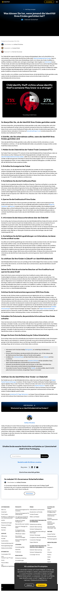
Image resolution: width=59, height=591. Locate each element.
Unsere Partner (51, 534)
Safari (49, 557)
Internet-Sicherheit (31, 19)
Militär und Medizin (34, 517)
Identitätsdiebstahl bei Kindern (42, 58)
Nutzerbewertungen (6, 523)
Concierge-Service (35, 554)
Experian (51, 204)
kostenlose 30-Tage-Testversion (19, 394)
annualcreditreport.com (34, 131)
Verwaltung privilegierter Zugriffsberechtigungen (21, 517)
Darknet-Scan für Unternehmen (52, 515)
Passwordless (5, 562)
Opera (49, 561)
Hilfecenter (4, 536)
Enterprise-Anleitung (20, 558)
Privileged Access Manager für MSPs (20, 530)
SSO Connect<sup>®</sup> (7, 557)
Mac (48, 545)
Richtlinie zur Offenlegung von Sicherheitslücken (8, 517)
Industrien (17, 549)
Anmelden (49, 2)
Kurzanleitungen (19, 560)
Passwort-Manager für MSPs (21, 527)
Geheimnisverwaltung (35, 524)
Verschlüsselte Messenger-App (51, 527)
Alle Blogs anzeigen (30, 9)
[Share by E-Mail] (37, 467)
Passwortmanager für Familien (21, 540)
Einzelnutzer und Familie (36, 512)
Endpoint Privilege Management (20, 521)
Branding (3, 527)
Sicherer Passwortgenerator (52, 518)
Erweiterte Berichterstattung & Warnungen (38, 532)
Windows (49, 547)
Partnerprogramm (52, 539)
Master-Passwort (40, 385)
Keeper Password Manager (47, 308)
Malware (46, 357)
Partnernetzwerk (51, 536)
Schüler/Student (34, 514)
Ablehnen (29, 585)
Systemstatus (4, 541)
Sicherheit (4, 512)
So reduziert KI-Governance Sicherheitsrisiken (23, 479)
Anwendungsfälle (20, 547)
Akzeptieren (41, 585)
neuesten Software (33, 360)
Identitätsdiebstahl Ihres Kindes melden (12, 156)
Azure (2, 560)
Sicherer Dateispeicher (36, 529)
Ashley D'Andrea (29, 423)
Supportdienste (34, 542)
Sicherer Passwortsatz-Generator (51, 523)
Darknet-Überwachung (36, 526)
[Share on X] (29, 467)
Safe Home (48, 62)
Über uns (3, 509)
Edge (48, 559)
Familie (33, 368)
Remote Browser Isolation (22, 524)
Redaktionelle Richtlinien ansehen (29, 462)
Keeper (6, 2)
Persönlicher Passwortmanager (20, 536)
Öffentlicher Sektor (20, 533)
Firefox (49, 554)
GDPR (3, 520)
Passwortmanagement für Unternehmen (22, 513)
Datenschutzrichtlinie (6, 548)
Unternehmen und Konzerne (37, 509)
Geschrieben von (16, 482)
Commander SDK (6, 554)
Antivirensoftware (18, 357)
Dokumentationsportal (7, 543)
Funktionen (18, 552)
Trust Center (4, 514)
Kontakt (3, 538)
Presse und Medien (6, 525)
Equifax (12, 206)
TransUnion (4, 206)
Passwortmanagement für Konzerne (22, 510)
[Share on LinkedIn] (32, 467)
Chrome (49, 552)
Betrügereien (28, 349)
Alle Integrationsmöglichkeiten (8, 565)
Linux (48, 550)
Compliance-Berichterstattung (38, 537)
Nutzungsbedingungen (7, 545)
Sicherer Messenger (35, 535)
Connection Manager (35, 540)
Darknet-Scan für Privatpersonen (52, 511)
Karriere (3, 530)
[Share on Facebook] (35, 467)
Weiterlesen (29, 493)
